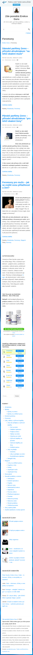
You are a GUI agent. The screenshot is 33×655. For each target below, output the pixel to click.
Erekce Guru (6, 43)
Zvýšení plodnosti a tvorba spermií (15, 510)
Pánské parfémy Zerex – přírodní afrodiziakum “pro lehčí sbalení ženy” (16, 118)
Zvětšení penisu (14, 447)
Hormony (8, 242)
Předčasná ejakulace (13, 494)
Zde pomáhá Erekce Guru (9, 619)
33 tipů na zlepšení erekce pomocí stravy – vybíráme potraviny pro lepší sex (13, 604)
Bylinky (7, 409)
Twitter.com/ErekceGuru (22, 649)
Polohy (9, 467)
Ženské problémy (12, 503)
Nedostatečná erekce (14, 487)
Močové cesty (12, 485)
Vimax (8, 355)
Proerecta (9, 350)
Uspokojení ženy (12, 472)
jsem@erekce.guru (11, 649)
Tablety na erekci (15, 434)
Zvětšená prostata (13, 505)
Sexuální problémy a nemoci (13, 476)
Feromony (17, 108)
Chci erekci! (16, 4)
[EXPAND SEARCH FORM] (29, 29)
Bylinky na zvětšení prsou (15, 414)
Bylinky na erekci (12, 411)
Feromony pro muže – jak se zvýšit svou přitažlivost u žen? (16, 185)
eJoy (7, 360)
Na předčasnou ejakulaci (17, 456)
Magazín (23, 240)
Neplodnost (11, 489)
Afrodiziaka (10, 108)
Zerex (8, 365)
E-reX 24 (9, 375)
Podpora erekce (14, 431)
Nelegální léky (12, 458)
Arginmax (9, 380)
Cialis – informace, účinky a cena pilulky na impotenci (13, 577)
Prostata (10, 496)
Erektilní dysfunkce (13, 481)
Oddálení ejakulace (15, 429)
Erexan (8, 370)
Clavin (8, 385)
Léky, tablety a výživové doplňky (14, 420)
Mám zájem (20, 350)
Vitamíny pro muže (15, 436)
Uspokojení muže (12, 469)
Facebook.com (6, 651)
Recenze (20, 353)
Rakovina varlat (12, 501)
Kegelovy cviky (12, 465)
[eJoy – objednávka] (5, 2)
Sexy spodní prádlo (10, 507)
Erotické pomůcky (10, 416)
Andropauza (11, 478)
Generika (12, 452)
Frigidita (10, 483)
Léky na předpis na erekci (17, 454)
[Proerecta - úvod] (13, 325)
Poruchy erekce (12, 492)
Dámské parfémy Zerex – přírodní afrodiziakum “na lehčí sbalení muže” (16, 51)
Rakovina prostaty (13, 498)
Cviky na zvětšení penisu (15, 463)
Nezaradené (8, 474)
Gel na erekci (14, 427)
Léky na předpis (12, 449)
